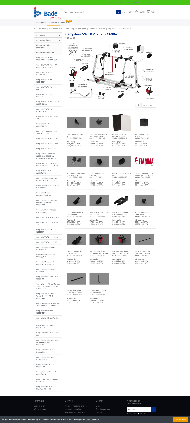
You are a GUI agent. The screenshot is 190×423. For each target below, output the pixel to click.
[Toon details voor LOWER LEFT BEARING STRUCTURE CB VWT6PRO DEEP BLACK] (99, 278)
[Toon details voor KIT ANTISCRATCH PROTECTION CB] (121, 122)
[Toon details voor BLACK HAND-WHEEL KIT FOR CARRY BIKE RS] (99, 122)
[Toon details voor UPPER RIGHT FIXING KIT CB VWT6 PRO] (99, 200)
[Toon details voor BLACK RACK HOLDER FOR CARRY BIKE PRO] (121, 200)
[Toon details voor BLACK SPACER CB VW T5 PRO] (121, 161)
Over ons (99, 406)
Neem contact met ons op (120, 2)
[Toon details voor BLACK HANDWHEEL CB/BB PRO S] (144, 200)
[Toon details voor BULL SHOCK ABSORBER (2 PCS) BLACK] (76, 161)
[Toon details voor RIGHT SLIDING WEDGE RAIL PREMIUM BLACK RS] (121, 239)
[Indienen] (153, 409)
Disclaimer (100, 412)
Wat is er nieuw (40, 409)
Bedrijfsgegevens (103, 409)
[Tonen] (138, 105)
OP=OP (69, 21)
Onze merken (39, 406)
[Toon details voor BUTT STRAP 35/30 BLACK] (144, 122)
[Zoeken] (118, 12)
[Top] (34, 29)
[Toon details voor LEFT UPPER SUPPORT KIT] (76, 122)
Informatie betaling (73, 409)
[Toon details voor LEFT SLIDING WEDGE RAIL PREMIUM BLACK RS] (99, 239)
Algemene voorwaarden (75, 412)
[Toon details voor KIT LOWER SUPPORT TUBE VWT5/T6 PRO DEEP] (144, 239)
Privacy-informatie (92, 419)
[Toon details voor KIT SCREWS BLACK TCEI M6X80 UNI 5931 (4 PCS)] (144, 161)
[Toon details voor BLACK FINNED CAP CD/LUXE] (99, 161)
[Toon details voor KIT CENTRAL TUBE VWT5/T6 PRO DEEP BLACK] (76, 278)
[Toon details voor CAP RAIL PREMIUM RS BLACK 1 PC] (76, 239)
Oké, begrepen (180, 419)
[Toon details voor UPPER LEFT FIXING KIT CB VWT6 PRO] (76, 200)
